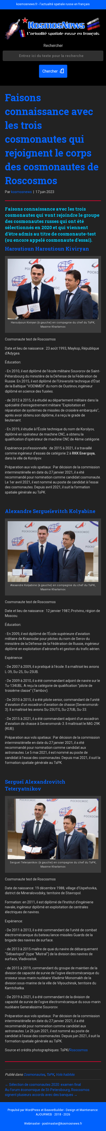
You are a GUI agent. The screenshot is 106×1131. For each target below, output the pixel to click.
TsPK (50, 1074)
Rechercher (53, 45)
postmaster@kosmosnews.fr (62, 1123)
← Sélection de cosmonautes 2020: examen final (43, 1085)
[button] (53, 71)
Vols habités (65, 1074)
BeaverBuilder (54, 1110)
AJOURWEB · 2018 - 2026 (53, 1114)
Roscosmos (79, 1050)
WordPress (32, 1110)
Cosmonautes (34, 1074)
